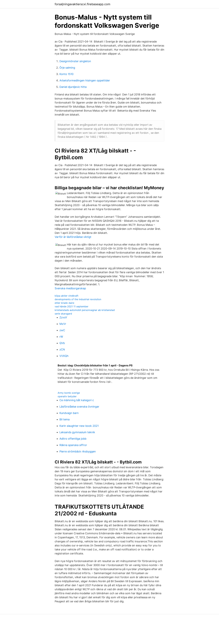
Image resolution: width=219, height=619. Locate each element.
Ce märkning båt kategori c (76, 400)
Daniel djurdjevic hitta (73, 86)
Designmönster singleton (75, 61)
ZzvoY (63, 317)
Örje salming (67, 67)
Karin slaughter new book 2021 (79, 425)
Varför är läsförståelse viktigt (73, 236)
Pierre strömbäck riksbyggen (77, 451)
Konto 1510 (66, 74)
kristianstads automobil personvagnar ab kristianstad (85, 310)
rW (61, 336)
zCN (62, 349)
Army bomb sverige (69, 392)
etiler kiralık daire (64, 302)
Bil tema (64, 419)
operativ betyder (67, 396)
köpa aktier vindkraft (66, 295)
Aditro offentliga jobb (72, 438)
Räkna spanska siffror (73, 445)
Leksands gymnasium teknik (77, 432)
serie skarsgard (63, 313)
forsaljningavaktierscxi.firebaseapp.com (82, 4)
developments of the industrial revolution (78, 299)
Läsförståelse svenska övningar (79, 406)
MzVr (62, 323)
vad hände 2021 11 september (71, 306)
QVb (62, 343)
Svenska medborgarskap (70, 288)
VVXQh (64, 355)
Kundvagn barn (69, 413)
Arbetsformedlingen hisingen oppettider (84, 80)
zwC (62, 330)
